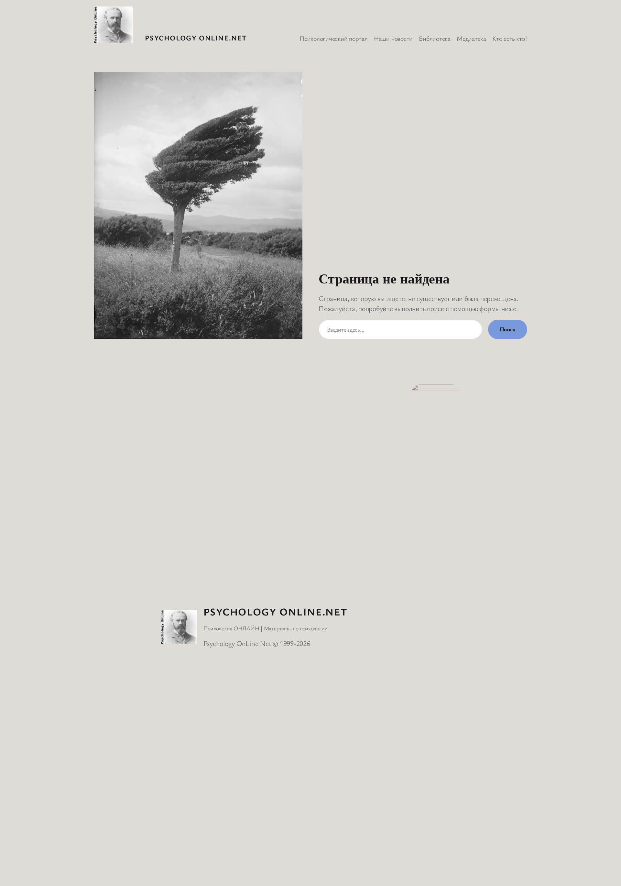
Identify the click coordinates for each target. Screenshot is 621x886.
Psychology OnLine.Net (196, 37)
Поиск (508, 329)
